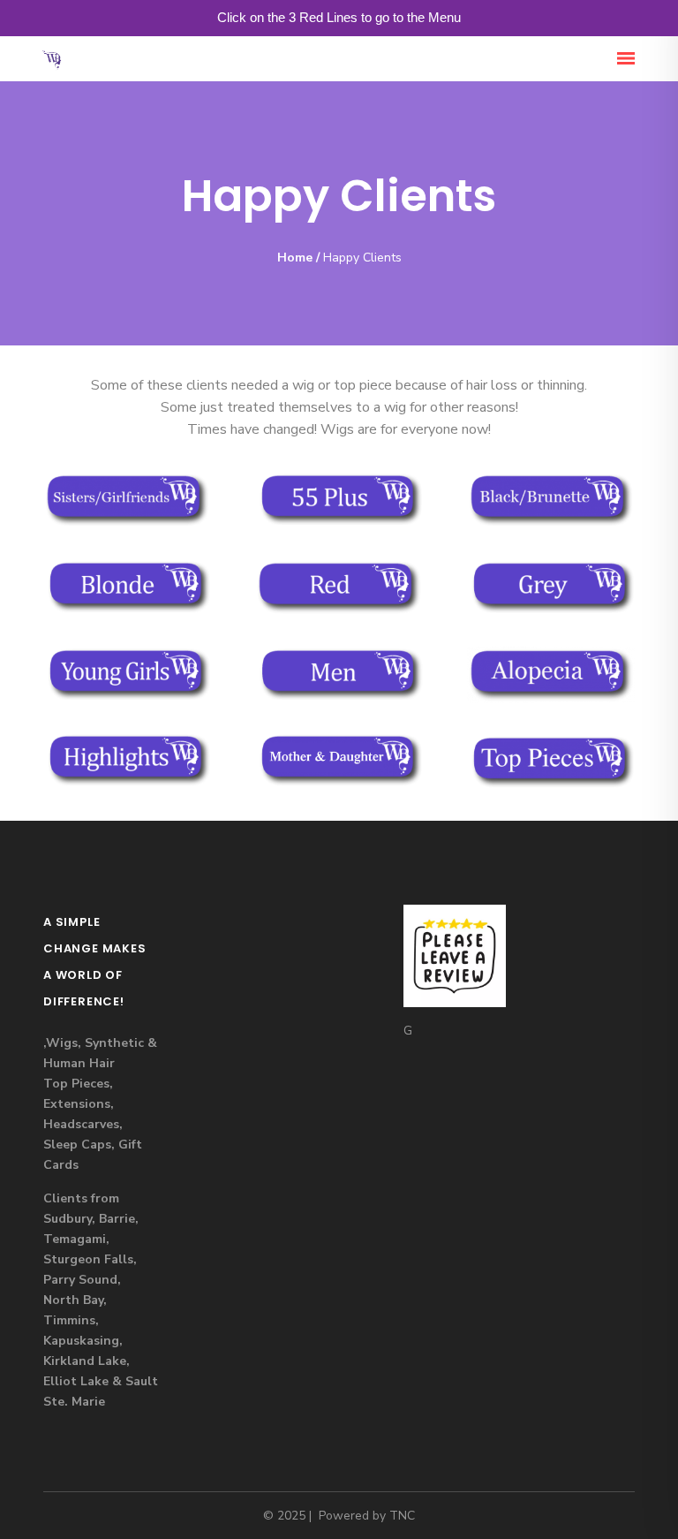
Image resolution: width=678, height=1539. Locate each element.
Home (295, 257)
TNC (402, 1515)
